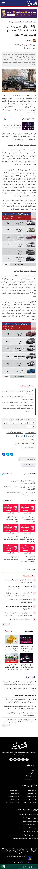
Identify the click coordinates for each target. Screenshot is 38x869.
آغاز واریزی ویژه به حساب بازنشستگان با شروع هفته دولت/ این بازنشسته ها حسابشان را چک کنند (19, 707)
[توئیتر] (7, 454)
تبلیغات (31, 770)
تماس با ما (31, 773)
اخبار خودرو (27, 45)
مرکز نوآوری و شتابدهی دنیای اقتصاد (24, 838)
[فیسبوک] (3, 454)
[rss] (11, 759)
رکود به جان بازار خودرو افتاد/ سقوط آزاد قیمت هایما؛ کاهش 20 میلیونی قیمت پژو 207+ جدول (17, 403)
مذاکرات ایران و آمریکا (14, 432)
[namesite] (31, 3)
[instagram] (19, 759)
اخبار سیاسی (13, 790)
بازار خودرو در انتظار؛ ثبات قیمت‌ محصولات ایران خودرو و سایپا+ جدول (17, 392)
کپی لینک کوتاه (31, 459)
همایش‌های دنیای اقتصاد (28, 835)
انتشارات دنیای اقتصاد (29, 831)
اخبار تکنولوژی (12, 796)
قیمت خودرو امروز (29, 447)
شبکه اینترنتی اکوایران (29, 821)
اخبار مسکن (13, 793)
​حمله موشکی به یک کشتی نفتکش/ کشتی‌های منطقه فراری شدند (20, 714)
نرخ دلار (20, 436)
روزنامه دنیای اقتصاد (29, 818)
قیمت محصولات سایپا (27, 440)
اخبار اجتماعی (13, 799)
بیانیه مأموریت (29, 779)
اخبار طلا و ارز (30, 790)
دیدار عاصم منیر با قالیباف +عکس (24, 695)
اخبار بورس (30, 793)
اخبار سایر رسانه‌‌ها (11, 802)
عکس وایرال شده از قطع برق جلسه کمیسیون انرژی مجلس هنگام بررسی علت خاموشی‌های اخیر (19, 701)
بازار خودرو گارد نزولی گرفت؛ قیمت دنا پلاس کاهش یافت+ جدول (17, 409)
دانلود (6, 265)
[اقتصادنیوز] (19, 746)
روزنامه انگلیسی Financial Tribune (25, 828)
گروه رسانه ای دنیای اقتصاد (27, 814)
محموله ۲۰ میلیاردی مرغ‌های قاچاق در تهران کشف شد (19, 690)
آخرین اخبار (30, 677)
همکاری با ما (30, 776)
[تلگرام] (11, 454)
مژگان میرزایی (28, 41)
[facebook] (27, 759)
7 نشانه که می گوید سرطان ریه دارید (21, 619)
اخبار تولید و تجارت (28, 799)
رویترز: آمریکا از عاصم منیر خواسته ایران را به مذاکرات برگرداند (19, 607)
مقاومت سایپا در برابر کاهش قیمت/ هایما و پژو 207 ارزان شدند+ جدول (17, 398)
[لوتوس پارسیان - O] (19, 866)
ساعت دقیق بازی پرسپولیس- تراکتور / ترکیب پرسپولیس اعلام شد (18, 581)
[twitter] (23, 759)
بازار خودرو (31, 436)
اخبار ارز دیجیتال (29, 802)
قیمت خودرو (30, 432)
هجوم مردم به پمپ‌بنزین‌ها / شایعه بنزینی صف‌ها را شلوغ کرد (19, 601)
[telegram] (15, 759)
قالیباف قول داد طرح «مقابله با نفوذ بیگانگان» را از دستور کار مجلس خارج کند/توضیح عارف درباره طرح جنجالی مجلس (19, 721)
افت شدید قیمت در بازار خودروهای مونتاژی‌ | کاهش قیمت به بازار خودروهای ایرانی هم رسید (18, 594)
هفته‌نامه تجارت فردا (29, 825)
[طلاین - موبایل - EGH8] (19, 13)
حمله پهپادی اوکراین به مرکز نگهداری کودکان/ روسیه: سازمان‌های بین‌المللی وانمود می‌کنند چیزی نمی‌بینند (18, 683)
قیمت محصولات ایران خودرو (26, 443)
